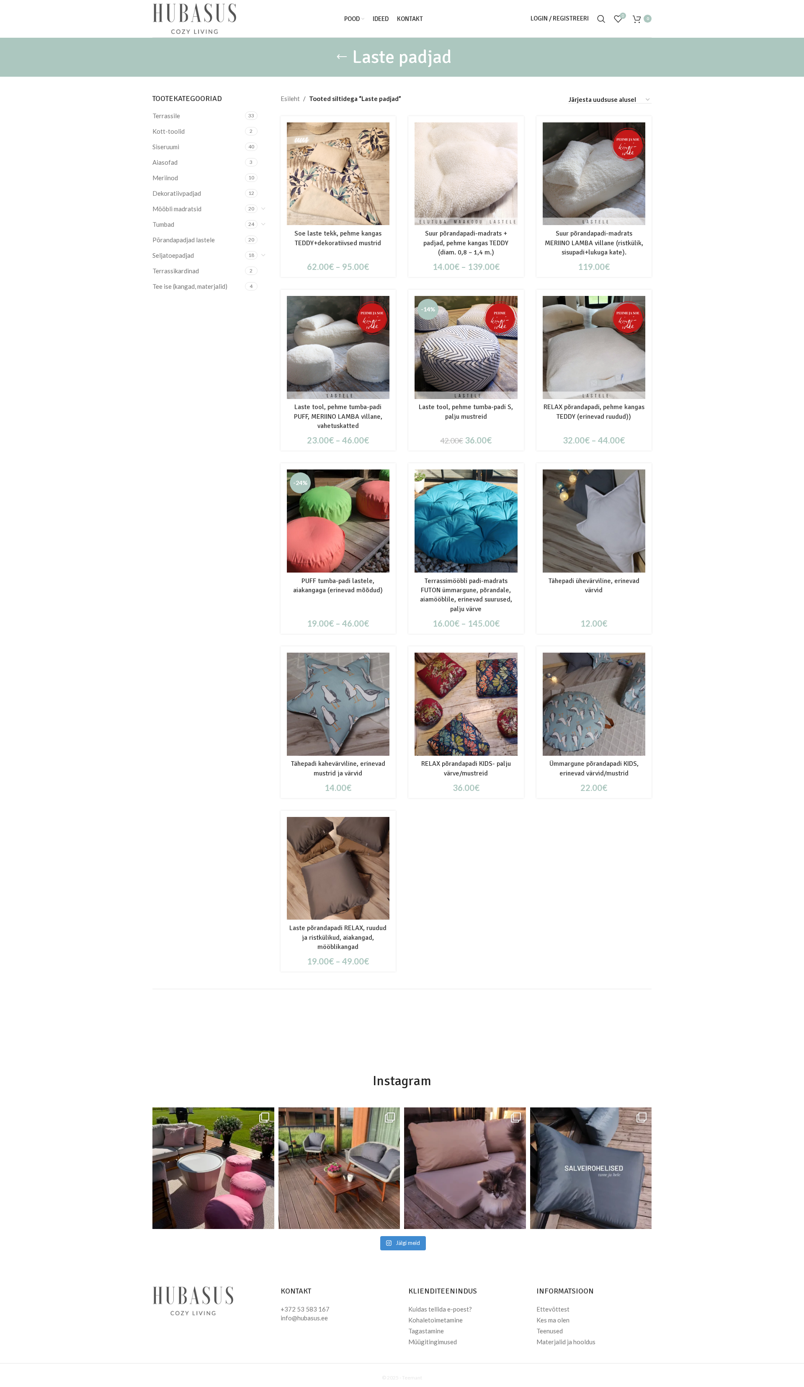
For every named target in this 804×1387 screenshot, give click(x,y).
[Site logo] (194, 17)
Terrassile (166, 115)
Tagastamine (426, 1331)
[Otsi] (601, 18)
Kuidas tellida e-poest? (440, 1309)
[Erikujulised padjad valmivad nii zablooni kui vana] (339, 1168)
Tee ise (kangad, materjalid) (189, 286)
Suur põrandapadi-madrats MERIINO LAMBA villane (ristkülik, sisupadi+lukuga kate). (594, 243)
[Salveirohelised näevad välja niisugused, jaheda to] (591, 1168)
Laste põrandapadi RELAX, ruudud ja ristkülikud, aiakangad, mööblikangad (338, 937)
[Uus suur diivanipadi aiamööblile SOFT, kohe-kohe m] (465, 1168)
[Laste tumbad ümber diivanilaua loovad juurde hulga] (213, 1168)
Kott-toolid (168, 131)
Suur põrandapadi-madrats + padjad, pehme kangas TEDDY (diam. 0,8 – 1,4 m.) (465, 243)
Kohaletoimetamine (435, 1320)
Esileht (290, 98)
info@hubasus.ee (304, 1318)
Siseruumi (165, 146)
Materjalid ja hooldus (565, 1342)
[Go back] (341, 57)
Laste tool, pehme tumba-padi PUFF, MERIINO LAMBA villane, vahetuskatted (338, 416)
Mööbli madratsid (176, 209)
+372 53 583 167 (305, 1309)
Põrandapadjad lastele (183, 240)
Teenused (549, 1331)
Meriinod (165, 177)
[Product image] (338, 174)
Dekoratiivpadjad (176, 193)
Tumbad (163, 224)
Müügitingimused (432, 1342)
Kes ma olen (553, 1320)
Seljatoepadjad (173, 255)
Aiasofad (165, 162)
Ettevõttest (553, 1309)
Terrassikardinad (175, 271)
